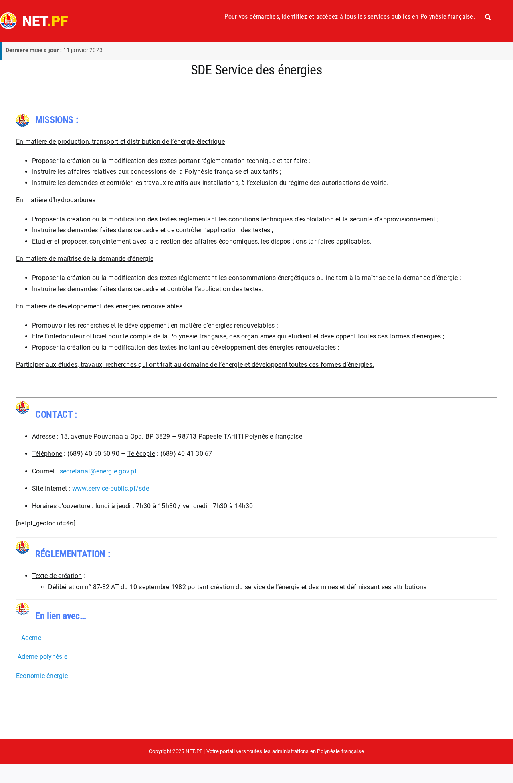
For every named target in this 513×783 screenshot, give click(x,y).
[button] (488, 17)
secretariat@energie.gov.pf (98, 471)
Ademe (31, 638)
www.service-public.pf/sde (110, 488)
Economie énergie (42, 676)
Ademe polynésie (42, 656)
